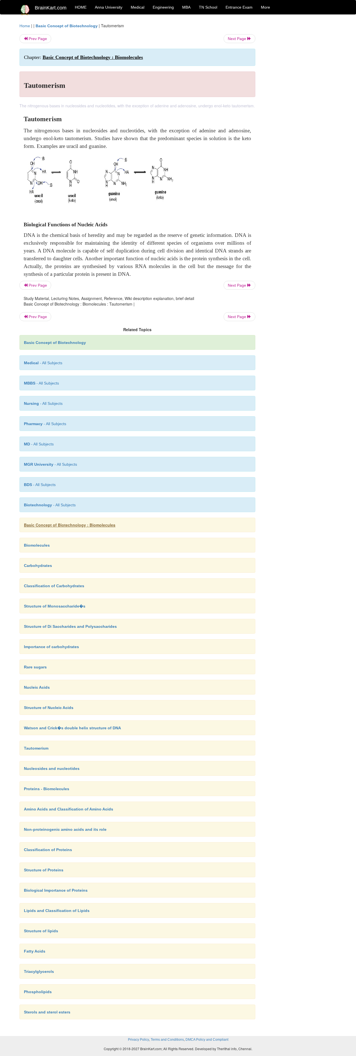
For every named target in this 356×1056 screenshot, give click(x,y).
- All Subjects (43, 363)
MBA (186, 7)
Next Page (237, 38)
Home (24, 26)
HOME (80, 7)
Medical (137, 7)
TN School (208, 7)
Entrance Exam (239, 7)
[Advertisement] (300, 106)
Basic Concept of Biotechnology (67, 26)
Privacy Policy (138, 1040)
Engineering (163, 7)
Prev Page (37, 38)
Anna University (108, 7)
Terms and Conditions (167, 1040)
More (265, 7)
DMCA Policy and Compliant (207, 1040)
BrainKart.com (50, 8)
